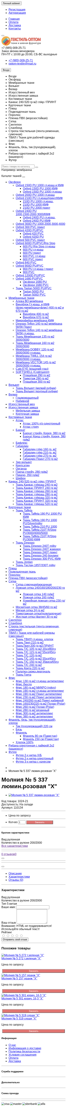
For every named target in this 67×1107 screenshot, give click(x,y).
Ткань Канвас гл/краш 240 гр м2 (37, 484)
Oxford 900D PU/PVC (29, 265)
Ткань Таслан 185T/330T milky (35, 565)
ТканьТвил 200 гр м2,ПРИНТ (35, 645)
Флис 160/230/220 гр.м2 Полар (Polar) (40, 703)
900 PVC (28, 272)
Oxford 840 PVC (26, 262)
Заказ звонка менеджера (17, 51)
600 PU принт (32, 252)
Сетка (12, 581)
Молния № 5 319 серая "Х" (19, 1018)
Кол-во (13, 822)
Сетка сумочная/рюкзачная (34, 584)
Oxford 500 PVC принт (30, 240)
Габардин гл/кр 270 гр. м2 (39, 455)
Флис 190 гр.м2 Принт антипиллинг (39, 694)
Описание (15, 873)
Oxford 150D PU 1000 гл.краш (42, 191)
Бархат (20, 429)
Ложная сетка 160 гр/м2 (38, 597)
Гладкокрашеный (27, 397)
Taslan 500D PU (33, 291)
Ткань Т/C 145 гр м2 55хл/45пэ (36, 658)
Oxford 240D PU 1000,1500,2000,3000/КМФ (33, 212)
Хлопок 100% (24, 742)
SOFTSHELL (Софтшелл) (32, 372)
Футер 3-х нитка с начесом (33, 761)
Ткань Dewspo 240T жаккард (42, 549)
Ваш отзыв (8, 922)
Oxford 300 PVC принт (30, 227)
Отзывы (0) (16, 879)
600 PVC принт (33, 259)
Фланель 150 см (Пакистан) (41, 739)
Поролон (14, 574)
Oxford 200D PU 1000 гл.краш (35, 194)
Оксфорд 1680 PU (35, 281)
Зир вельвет (24, 462)
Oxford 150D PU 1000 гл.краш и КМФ (40, 185)
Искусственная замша (23, 407)
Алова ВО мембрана (29, 301)
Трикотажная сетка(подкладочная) (38, 613)
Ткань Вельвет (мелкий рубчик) (36, 388)
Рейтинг (6, 932)
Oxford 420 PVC (33, 233)
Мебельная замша (28, 410)
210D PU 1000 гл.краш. (38, 201)
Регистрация (17, 9)
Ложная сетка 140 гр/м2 (38, 594)
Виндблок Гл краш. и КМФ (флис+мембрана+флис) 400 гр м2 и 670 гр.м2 (40, 307)
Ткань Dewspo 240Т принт (40, 552)
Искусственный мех (22, 404)
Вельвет (14, 384)
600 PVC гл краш (34, 256)
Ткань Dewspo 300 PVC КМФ (42, 558)
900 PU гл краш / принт (38, 268)
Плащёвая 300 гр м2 (36, 381)
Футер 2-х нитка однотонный (34, 758)
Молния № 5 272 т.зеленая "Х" (21, 958)
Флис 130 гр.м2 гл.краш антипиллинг (40, 681)
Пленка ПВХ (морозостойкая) (28, 578)
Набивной (22, 401)
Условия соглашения (22, 1054)
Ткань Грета (23, 674)
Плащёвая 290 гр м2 (36, 375)
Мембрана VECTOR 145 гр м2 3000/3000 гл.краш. (36, 364)
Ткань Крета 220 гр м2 (30, 668)
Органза (21, 468)
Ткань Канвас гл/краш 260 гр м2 (37, 491)
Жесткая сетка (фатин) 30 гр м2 (36, 616)
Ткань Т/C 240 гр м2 (29, 665)
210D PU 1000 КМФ (36, 204)
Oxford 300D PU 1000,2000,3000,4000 (40, 223)
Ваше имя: (8, 907)
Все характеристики (14, 845)
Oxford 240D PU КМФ (37, 220)
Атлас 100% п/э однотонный (41, 423)
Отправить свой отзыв (15, 939)
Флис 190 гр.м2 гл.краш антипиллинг (40, 690)
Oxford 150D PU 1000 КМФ (40, 188)
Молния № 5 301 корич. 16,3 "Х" (22, 998)
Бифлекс (22, 442)
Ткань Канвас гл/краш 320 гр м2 (37, 497)
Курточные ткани (20, 507)
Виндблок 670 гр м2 (36, 317)
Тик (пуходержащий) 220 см (34, 726)
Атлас (20, 420)
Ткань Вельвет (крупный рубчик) (37, 391)
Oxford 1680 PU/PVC (29, 278)
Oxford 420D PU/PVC (29, 230)
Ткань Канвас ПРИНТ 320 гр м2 (37, 500)
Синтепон (15, 619)
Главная (14, 18)
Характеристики (19, 876)
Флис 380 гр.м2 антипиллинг (34, 716)
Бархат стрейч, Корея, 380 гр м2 (44, 433)
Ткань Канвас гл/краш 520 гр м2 (37, 504)
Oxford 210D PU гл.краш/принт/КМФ (39, 198)
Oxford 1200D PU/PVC (30, 275)
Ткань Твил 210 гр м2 (30, 642)
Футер (13, 752)
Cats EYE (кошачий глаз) (32, 368)
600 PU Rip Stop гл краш (39, 246)
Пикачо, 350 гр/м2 (27, 475)
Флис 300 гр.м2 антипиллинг (34, 713)
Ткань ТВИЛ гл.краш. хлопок (34, 639)
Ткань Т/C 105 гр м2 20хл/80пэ (36, 648)
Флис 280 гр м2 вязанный (32, 710)
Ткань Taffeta (24, 510)
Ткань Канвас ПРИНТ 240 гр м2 (37, 487)
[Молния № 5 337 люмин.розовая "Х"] (34, 795)
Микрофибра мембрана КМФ (35, 320)
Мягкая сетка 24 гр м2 (30, 610)
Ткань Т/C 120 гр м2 (29, 655)
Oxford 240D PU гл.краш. (39, 217)
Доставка (15, 25)
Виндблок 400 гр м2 (36, 314)
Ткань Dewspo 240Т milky (39, 545)
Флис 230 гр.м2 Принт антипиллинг (39, 697)
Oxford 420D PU (33, 236)
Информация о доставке (25, 1048)
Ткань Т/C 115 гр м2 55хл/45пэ (36, 652)
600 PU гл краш (33, 249)
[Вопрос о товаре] (2, 858)
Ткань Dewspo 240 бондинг (41, 555)
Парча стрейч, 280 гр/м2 (32, 471)
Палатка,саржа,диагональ (33, 671)
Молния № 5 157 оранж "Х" (19, 978)
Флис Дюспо (24, 684)
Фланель (21, 732)
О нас (12, 1045)
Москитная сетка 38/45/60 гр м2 (36, 607)
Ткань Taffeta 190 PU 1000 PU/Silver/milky (40, 522)
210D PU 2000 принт (36, 207)
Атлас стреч (31, 426)
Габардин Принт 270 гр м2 (40, 458)
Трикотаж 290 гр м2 (36, 378)
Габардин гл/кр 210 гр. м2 (39, 452)
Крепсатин (23, 465)
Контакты (15, 28)
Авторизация (17, 12)
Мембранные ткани (21, 297)
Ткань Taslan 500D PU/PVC (34, 288)
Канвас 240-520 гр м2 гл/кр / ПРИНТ (32, 481)
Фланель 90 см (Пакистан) (40, 735)
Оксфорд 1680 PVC (36, 285)
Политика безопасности (24, 1051)
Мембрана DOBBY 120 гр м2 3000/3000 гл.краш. (35, 351)
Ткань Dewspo (25, 542)
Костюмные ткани (20, 417)
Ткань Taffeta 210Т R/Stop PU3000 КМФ (39, 538)
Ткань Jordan (24, 562)
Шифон (21, 478)
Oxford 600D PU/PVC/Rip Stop (35, 243)
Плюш (13, 568)
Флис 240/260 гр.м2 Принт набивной (40, 700)
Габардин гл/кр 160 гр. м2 (39, 449)
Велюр (13, 394)
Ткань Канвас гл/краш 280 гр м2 (37, 494)
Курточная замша (27, 413)
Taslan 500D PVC (34, 294)
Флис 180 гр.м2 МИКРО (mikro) (36, 687)
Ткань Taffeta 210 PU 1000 (40, 526)
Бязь (19, 729)
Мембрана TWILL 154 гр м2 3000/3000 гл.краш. (34, 357)
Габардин (22, 446)
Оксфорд (15, 182)
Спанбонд (15, 623)
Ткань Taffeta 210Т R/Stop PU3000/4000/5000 (39, 531)
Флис (12, 677)
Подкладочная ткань (22, 571)
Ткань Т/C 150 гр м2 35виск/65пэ (37, 661)
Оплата (13, 22)
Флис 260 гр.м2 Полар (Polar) (35, 706)
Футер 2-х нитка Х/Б (29, 755)
